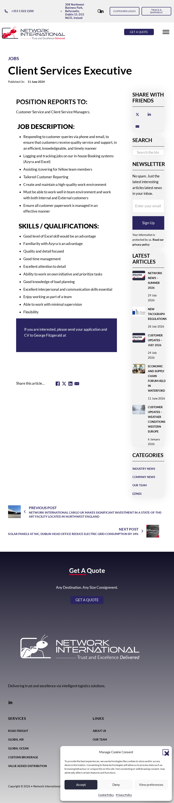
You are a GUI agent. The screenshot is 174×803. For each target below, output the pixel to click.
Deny (116, 784)
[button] (165, 752)
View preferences (151, 784)
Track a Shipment (156, 11)
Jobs (13, 58)
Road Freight (18, 731)
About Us (99, 731)
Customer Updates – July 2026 (155, 340)
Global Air (16, 739)
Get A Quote (139, 32)
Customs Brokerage (23, 757)
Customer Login (124, 11)
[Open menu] (166, 32)
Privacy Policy (124, 794)
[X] (64, 383)
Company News (143, 477)
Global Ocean (18, 748)
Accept (81, 784)
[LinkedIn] (70, 383)
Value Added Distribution (27, 766)
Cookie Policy (106, 794)
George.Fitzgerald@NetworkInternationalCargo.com (67, 341)
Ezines (137, 493)
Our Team (139, 485)
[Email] (77, 383)
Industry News (143, 468)
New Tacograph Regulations (157, 314)
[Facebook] (58, 383)
